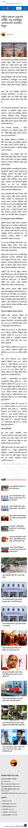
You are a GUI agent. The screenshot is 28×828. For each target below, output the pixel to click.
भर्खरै (3, 479)
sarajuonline (9, 34)
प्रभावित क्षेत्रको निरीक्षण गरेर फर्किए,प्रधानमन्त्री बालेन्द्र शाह (17, 518)
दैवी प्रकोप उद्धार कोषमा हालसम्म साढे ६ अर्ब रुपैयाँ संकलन (17, 498)
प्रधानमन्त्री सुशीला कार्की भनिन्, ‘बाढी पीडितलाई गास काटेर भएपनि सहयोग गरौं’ (17, 539)
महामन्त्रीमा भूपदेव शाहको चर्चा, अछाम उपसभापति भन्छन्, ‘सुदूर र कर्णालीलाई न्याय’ (13, 749)
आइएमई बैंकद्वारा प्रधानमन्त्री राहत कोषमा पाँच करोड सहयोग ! (17, 549)
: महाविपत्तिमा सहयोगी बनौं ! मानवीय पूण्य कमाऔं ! (17, 528)
